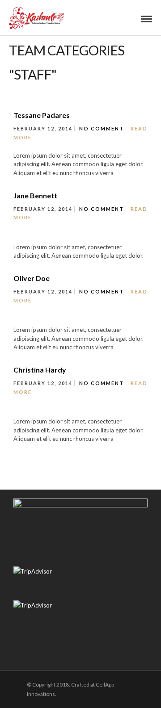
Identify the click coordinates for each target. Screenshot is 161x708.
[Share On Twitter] (32, 673)
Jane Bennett (35, 195)
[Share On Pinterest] (45, 673)
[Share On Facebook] (20, 673)
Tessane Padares (41, 115)
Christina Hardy (39, 369)
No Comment (101, 128)
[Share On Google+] (57, 673)
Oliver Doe (31, 278)
